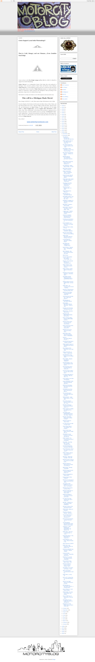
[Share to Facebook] (39, 125)
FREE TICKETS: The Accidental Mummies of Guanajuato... (68, 439)
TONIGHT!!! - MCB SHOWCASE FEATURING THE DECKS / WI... (67, 528)
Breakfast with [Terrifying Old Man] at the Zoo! (68, 309)
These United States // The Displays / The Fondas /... (67, 427)
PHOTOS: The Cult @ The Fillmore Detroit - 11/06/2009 (68, 558)
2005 (63, 631)
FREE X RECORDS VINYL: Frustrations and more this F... (67, 172)
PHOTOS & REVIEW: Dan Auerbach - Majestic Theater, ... (68, 550)
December (65, 133)
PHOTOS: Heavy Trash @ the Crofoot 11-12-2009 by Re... (68, 460)
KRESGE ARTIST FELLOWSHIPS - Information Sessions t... (67, 158)
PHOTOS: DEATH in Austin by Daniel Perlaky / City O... (67, 565)
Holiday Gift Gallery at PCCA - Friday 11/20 (67, 353)
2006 (63, 629)
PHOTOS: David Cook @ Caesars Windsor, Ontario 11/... (68, 471)
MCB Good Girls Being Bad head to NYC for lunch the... (67, 386)
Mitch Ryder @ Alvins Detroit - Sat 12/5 (67, 169)
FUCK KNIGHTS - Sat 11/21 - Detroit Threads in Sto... (68, 540)
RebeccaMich (64, 98)
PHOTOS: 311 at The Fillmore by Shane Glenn (67, 330)
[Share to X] (38, 125)
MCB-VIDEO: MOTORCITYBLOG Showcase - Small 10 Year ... (67, 305)
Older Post (54, 131)
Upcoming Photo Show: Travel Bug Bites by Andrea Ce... (67, 367)
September (65, 610)
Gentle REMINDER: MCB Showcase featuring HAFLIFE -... (68, 382)
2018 (63, 116)
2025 (63, 105)
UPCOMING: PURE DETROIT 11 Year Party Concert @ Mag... (68, 149)
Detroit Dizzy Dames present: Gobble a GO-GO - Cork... (68, 402)
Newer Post (21, 131)
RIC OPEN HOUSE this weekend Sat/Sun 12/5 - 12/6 (68, 145)
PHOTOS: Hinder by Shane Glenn (67, 421)
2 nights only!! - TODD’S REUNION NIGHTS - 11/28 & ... (68, 212)
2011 (63, 128)
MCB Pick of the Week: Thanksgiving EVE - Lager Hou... (67, 293)
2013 (63, 125)
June (64, 615)
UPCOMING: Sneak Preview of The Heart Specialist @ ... (67, 435)
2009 (63, 132)
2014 (63, 123)
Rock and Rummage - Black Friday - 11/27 (67, 561)
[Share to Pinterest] (41, 125)
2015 (63, 121)
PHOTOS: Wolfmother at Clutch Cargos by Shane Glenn (68, 491)
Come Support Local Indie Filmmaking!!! (68, 379)
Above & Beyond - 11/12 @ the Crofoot (68, 590)
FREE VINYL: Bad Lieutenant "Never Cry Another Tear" (68, 546)
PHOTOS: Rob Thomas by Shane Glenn (67, 488)
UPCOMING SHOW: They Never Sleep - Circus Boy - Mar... (68, 197)
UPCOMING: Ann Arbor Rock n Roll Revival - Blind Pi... (67, 390)
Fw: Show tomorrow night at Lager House (68, 424)
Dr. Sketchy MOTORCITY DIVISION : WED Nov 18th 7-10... (68, 375)
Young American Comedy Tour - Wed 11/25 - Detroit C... (68, 297)
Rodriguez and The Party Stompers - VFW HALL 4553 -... (68, 273)
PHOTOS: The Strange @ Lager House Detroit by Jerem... (68, 481)
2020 (63, 112)
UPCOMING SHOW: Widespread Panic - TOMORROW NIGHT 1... (68, 278)
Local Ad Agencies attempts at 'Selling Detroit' (67, 240)
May (64, 617)
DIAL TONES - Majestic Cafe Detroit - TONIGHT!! (67, 360)
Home (37, 131)
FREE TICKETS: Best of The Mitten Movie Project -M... (68, 142)
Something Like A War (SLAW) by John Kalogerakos (67, 184)
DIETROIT (64, 89)
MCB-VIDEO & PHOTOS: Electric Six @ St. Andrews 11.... (68, 162)
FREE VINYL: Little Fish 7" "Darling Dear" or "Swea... (68, 532)
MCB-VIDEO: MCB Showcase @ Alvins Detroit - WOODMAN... (68, 334)
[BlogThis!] (37, 125)
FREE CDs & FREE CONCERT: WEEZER (67, 230)
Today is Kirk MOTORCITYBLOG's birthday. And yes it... (67, 236)
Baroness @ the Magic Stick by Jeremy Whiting (68, 233)
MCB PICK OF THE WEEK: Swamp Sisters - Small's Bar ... (68, 605)
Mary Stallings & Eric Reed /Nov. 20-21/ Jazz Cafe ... (68, 349)
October (65, 608)
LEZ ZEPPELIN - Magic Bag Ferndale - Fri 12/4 (68, 166)
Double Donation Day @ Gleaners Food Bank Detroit (68, 176)
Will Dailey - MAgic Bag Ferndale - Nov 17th (67, 457)
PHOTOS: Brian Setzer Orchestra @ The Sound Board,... (67, 322)
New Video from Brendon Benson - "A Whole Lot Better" (68, 153)
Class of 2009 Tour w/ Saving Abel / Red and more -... (68, 597)
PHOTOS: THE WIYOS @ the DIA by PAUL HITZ (68, 290)
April (64, 618)
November (65, 135)
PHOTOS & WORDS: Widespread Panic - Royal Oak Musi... (67, 216)
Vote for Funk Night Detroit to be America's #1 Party (68, 582)
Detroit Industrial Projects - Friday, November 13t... (68, 520)
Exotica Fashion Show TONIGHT (67, 478)
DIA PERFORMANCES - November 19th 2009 (68, 446)
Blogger (54, 659)
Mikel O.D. (64, 94)
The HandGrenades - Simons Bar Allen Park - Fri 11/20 (68, 394)
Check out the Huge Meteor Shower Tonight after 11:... (68, 431)
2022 (63, 110)
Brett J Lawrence (65, 85)
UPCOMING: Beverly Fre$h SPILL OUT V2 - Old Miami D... (68, 601)
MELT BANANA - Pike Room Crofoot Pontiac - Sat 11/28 (68, 252)
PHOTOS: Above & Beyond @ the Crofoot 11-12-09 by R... (68, 464)
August (64, 611)
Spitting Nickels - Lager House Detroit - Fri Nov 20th (68, 398)
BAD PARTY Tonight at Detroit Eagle (67, 205)
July (64, 613)
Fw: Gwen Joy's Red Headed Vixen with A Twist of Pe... (67, 499)
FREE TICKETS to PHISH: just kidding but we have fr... (68, 410)
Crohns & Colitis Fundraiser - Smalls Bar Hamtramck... (68, 554)
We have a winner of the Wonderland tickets (68, 507)
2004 (63, 633)
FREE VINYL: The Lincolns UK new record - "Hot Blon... (68, 286)
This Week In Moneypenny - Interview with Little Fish (68, 138)
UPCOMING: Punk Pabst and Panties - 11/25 (68, 568)
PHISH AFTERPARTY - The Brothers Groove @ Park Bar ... (67, 495)
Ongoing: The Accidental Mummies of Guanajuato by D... (68, 262)
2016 (63, 119)
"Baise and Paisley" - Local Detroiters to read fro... (68, 571)
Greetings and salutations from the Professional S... (68, 220)
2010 (63, 130)
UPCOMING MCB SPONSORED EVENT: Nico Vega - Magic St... (68, 413)
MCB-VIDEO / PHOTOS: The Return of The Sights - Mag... (68, 208)
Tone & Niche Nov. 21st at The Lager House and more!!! (68, 450)
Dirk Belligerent (65, 91)
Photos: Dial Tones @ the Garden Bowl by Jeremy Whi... (68, 326)
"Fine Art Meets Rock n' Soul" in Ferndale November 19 (67, 516)
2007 (63, 628)
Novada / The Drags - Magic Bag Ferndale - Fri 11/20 (68, 417)
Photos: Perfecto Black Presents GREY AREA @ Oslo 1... (68, 318)
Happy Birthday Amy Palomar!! (67, 191)
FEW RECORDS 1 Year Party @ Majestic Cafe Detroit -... (68, 363)
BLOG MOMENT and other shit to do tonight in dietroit (68, 224)
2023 (63, 109)
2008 (63, 626)
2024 (63, 107)
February (65, 622)
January (65, 624)
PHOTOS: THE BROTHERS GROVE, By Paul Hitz (68, 314)
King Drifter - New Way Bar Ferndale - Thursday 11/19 (67, 443)
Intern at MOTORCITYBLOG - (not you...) (67, 338)
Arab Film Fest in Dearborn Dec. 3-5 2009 (67, 188)
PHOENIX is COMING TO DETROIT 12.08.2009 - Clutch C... (68, 201)
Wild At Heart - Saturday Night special (68, 311)
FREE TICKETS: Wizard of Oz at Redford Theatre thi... (68, 454)
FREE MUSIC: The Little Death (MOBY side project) (68, 593)
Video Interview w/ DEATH (68, 543)
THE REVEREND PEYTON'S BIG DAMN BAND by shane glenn (68, 523)
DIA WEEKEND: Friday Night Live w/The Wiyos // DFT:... (68, 356)
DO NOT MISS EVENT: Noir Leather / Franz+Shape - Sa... (67, 258)
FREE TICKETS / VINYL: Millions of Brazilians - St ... (68, 269)
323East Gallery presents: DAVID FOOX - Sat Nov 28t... (68, 282)
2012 (63, 126)
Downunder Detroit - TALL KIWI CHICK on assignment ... (68, 536)
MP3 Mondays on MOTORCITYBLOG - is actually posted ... (68, 586)
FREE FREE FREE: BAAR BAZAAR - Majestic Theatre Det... (68, 180)
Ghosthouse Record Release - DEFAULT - (68, 513)
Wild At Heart (65, 255)
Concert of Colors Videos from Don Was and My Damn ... (68, 371)
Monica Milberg (65, 96)
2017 (63, 117)
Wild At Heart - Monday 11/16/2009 (67, 468)
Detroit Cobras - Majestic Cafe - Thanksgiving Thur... (68, 248)
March (64, 620)
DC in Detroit (64, 87)
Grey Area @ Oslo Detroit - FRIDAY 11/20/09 (68, 342)
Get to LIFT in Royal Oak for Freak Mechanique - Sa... (68, 578)
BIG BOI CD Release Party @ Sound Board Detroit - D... (68, 406)
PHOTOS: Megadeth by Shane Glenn (68, 475)
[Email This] (36, 125)
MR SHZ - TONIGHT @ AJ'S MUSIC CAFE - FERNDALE (67, 503)
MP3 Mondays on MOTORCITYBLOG (67, 194)
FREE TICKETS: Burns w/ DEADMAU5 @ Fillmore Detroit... (68, 345)
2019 (63, 114)
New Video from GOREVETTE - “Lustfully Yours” (66, 244)
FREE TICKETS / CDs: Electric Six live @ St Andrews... (67, 266)
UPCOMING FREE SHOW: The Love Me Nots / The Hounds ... (68, 485)
